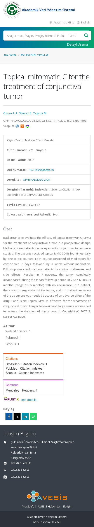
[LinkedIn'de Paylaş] (25, 416)
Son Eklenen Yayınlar (35, 55)
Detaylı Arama (77, 44)
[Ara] (86, 36)
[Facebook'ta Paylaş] (8, 416)
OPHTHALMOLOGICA (36, 180)
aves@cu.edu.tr (21, 463)
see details (28, 399)
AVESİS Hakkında (49, 506)
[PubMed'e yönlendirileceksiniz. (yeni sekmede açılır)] (17, 126)
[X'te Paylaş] (17, 416)
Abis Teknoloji (42, 522)
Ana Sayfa (10, 55)
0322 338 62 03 (20, 470)
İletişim (67, 506)
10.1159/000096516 (41, 170)
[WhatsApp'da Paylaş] (33, 416)
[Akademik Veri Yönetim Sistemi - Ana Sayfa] (12, 10)
